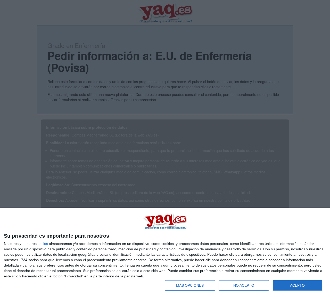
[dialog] (165, 252)
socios (43, 243)
